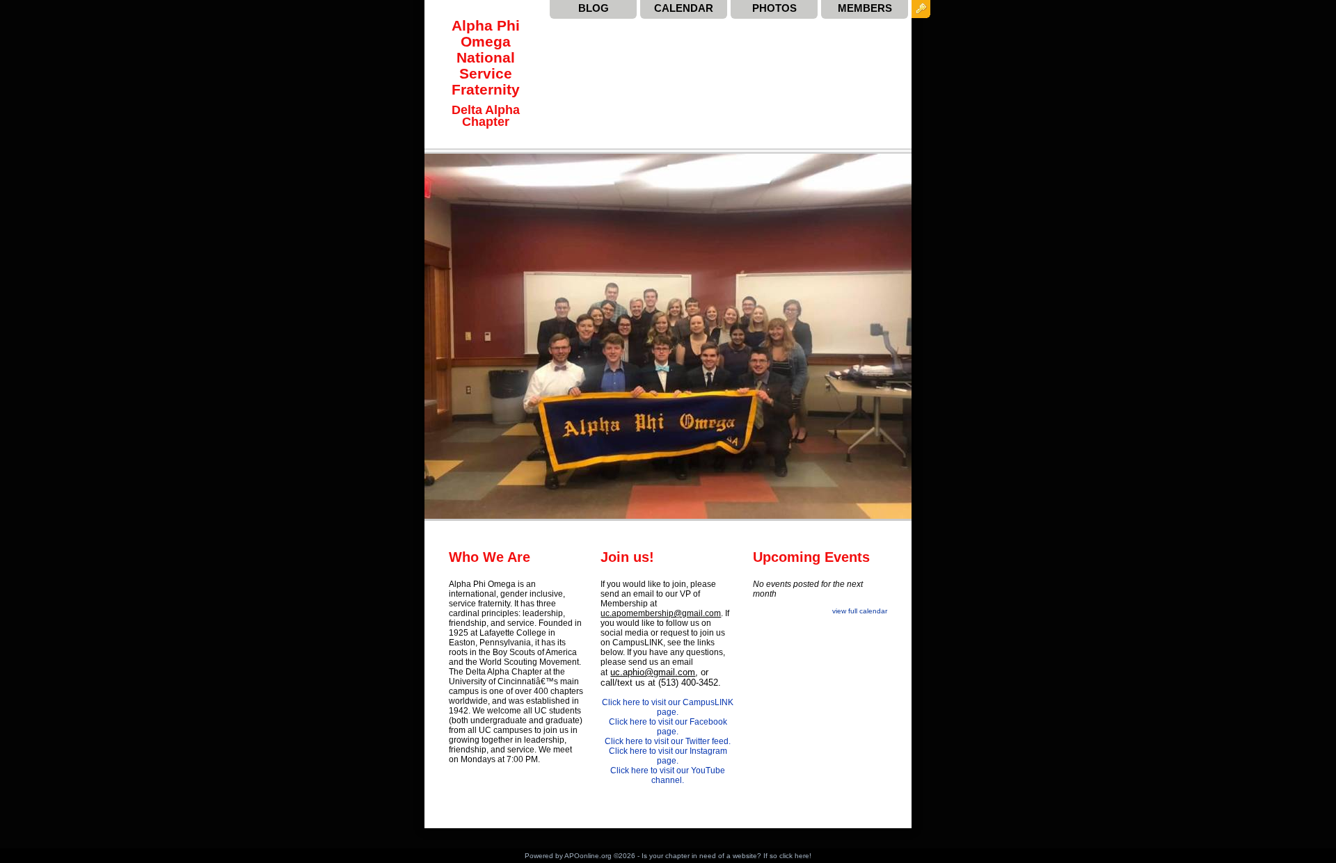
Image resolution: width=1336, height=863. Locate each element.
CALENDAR (683, 8)
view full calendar (859, 611)
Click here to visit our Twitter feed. (668, 741)
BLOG (593, 8)
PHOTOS (774, 8)
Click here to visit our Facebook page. (668, 726)
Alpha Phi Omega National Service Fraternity (486, 57)
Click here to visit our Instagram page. (668, 756)
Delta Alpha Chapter (486, 115)
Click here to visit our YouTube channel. (667, 775)
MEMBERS (865, 8)
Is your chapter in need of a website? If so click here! (726, 856)
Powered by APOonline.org (568, 856)
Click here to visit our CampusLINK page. (667, 707)
